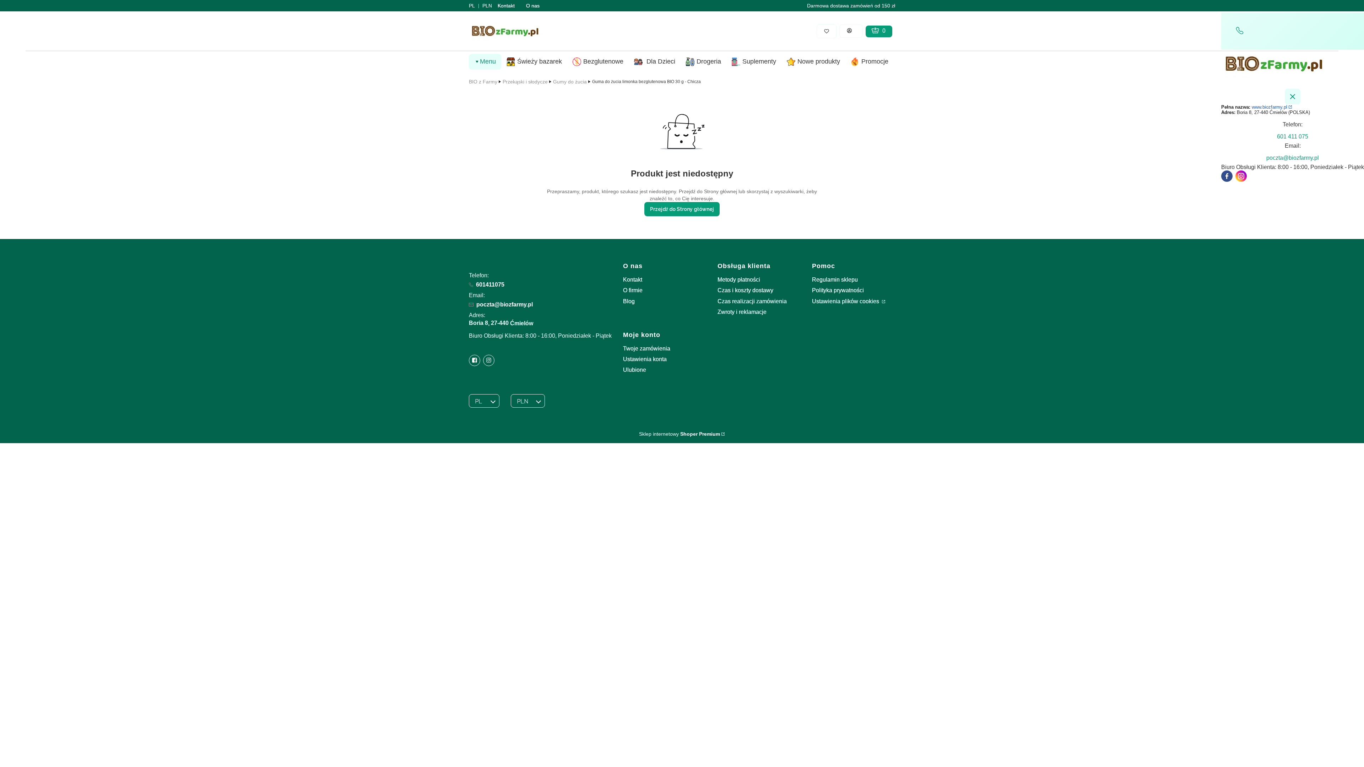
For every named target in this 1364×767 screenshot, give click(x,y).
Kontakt (506, 6)
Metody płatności (739, 280)
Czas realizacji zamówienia (752, 301)
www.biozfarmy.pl (1269, 107)
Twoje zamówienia (646, 349)
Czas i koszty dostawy (745, 290)
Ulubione (634, 370)
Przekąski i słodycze (525, 82)
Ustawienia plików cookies (846, 301)
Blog (629, 301)
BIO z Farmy (483, 82)
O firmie (633, 290)
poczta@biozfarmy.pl (504, 304)
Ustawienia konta (645, 359)
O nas (533, 6)
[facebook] (1227, 176)
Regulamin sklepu (835, 280)
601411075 (490, 285)
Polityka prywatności (838, 290)
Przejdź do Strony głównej (682, 209)
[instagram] (1241, 176)
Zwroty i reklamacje (742, 312)
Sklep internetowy (679, 434)
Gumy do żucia (570, 82)
